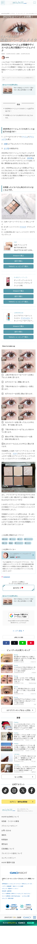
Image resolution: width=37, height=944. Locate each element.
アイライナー (25, 318)
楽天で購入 (18, 261)
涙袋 (5, 144)
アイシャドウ (29, 539)
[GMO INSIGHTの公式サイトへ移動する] (18, 872)
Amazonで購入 (18, 256)
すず (35, 704)
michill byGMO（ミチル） (8, 13)
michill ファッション (31, 729)
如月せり (34, 772)
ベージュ (24, 137)
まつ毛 (6, 148)
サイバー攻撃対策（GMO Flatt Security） (11, 896)
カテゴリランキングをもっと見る (18, 710)
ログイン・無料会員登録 (18, 802)
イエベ (15, 453)
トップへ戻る (18, 631)
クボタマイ (33, 662)
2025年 (30, 158)
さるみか (34, 672)
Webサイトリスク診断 (18, 886)
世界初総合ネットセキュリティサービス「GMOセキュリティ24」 (17, 883)
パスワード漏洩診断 (6, 886)
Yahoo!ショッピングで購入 (18, 266)
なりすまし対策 (25, 896)
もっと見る (18, 777)
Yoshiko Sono (32, 683)
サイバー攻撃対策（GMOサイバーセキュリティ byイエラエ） (16, 893)
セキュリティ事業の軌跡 (7, 898)
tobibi (7, 57)
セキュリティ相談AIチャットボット (10, 888)
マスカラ (23, 227)
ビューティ (21, 13)
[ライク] (35, 2)
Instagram (6, 577)
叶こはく (34, 761)
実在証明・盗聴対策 (6, 891)
